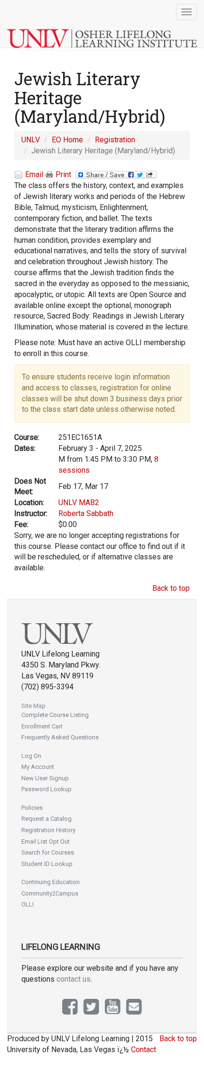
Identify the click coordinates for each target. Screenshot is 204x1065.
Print (63, 174)
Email (34, 174)
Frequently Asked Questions (60, 737)
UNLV (30, 139)
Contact (143, 1049)
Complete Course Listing (55, 714)
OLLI (27, 904)
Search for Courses (47, 852)
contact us (73, 979)
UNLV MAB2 (78, 502)
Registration (115, 139)
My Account (37, 766)
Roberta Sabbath (85, 513)
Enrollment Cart (42, 726)
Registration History (48, 830)
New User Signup (45, 778)
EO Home (67, 139)
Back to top (171, 588)
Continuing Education (50, 882)
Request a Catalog (46, 818)
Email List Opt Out (45, 841)
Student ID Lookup (47, 863)
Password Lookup (46, 789)
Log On (31, 755)
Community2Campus (49, 893)
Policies (32, 807)
